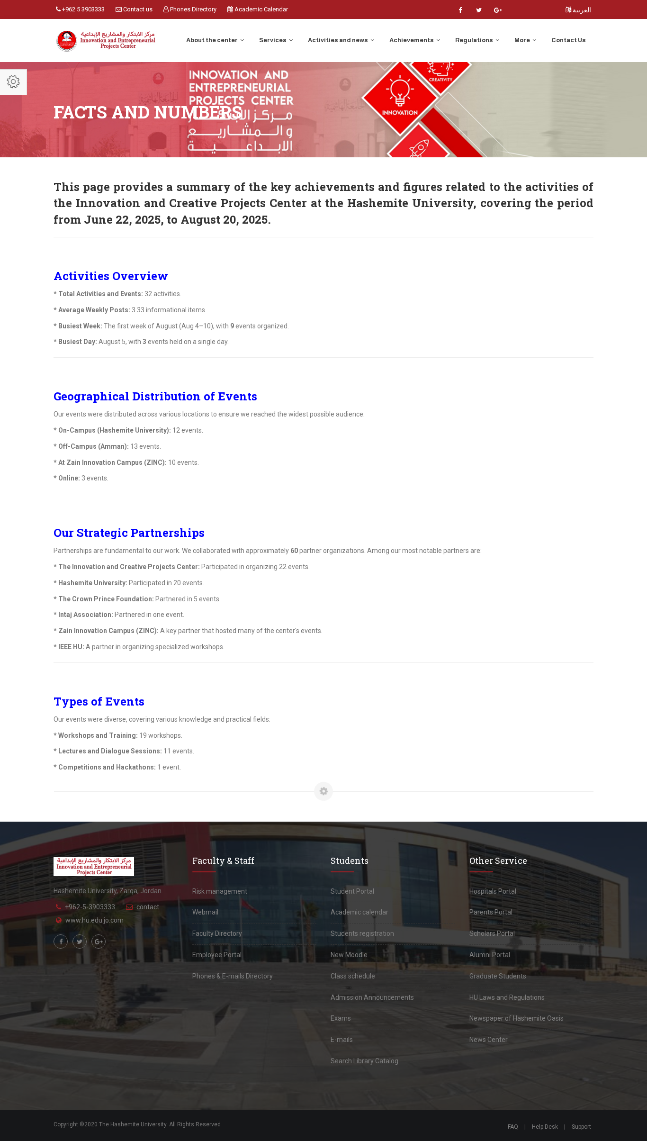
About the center (212, 40)
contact (147, 907)
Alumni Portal (489, 955)
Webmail (205, 912)
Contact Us (568, 40)
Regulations (474, 40)
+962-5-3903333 (90, 907)
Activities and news (338, 40)
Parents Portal (490, 912)
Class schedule (353, 976)
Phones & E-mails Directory (232, 976)
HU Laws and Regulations (507, 997)
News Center (488, 1039)
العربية (581, 10)
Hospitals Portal (492, 891)
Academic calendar (359, 912)
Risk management (219, 891)
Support (581, 1126)
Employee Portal (217, 955)
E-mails (342, 1039)
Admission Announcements (372, 997)
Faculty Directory (217, 933)
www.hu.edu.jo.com (94, 920)
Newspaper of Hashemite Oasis (516, 1018)
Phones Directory (192, 9)
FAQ (513, 1126)
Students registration (362, 933)
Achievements (412, 40)
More (522, 40)
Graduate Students (497, 976)
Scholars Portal (492, 933)
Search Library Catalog (364, 1061)
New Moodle (349, 955)
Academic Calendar (260, 9)
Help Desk (545, 1126)
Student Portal (352, 891)
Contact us (137, 9)
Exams (341, 1018)
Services (273, 40)
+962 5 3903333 (83, 9)
